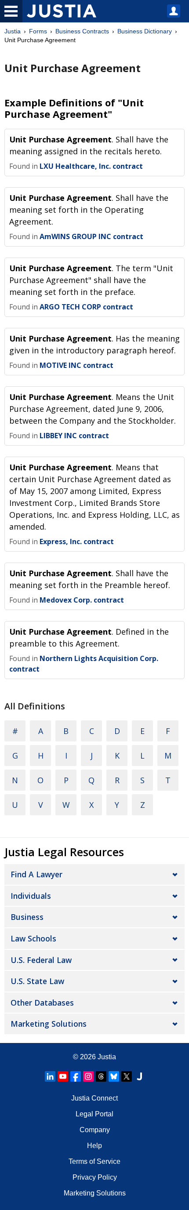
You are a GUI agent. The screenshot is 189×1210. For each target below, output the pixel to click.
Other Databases (42, 1002)
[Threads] (101, 1076)
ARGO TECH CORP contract (86, 307)
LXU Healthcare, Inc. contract (91, 166)
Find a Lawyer (36, 874)
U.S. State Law (37, 981)
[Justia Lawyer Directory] (139, 1076)
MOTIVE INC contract (76, 365)
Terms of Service (94, 1161)
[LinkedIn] (50, 1076)
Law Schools (33, 938)
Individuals (31, 895)
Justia (12, 31)
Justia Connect (94, 1098)
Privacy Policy (95, 1177)
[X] (126, 1076)
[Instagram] (88, 1076)
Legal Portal (94, 1114)
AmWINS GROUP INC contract (91, 236)
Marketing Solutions (49, 1023)
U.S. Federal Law (41, 960)
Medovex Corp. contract (82, 600)
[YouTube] (63, 1076)
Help (94, 1145)
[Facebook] (75, 1076)
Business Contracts (82, 31)
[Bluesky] (114, 1076)
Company (95, 1130)
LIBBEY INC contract (74, 435)
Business (27, 917)
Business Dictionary (144, 31)
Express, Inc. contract (77, 541)
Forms (38, 31)
